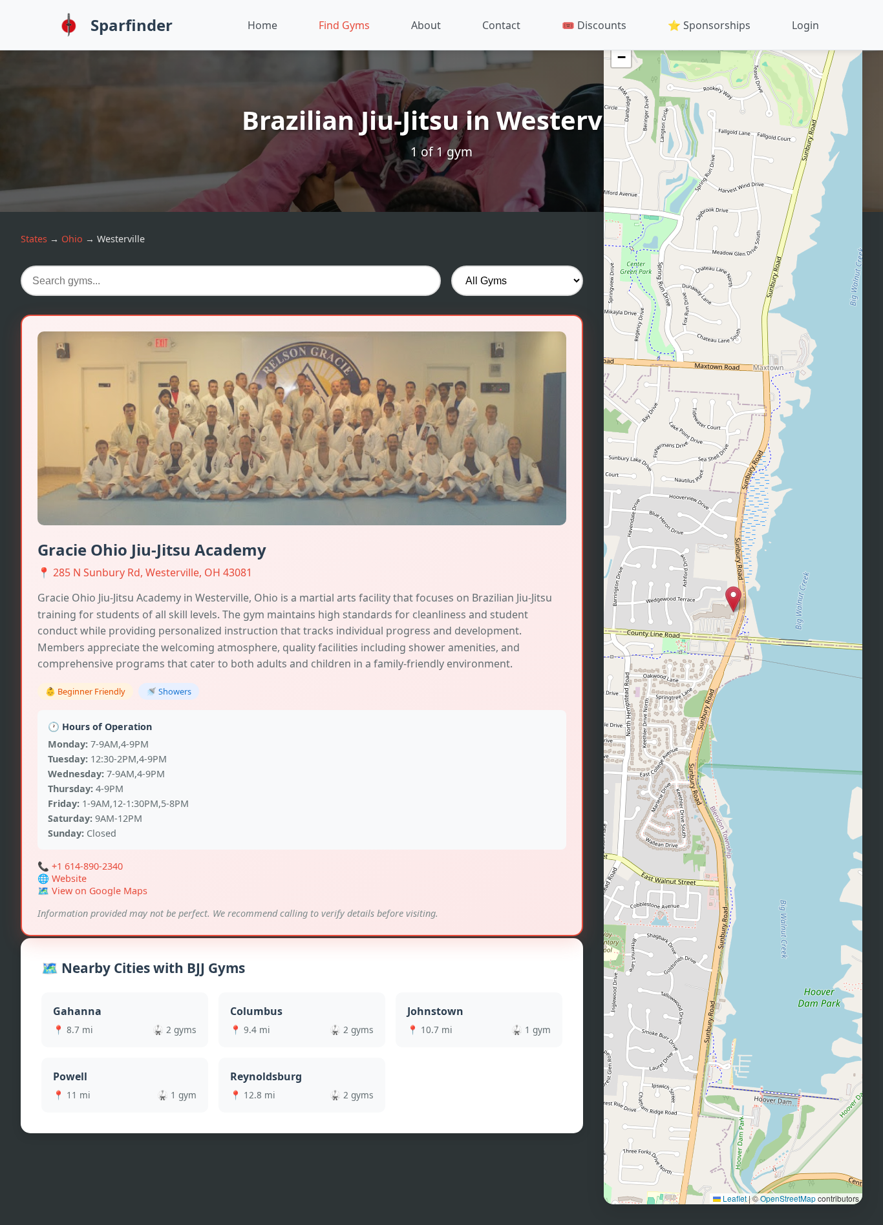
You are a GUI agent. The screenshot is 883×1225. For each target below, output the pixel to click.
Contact (501, 25)
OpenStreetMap (788, 1198)
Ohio (72, 239)
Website (69, 878)
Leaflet (734, 1198)
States (34, 239)
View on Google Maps (99, 891)
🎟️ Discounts (594, 25)
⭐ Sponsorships (709, 25)
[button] (733, 599)
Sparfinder (131, 25)
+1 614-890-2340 (87, 866)
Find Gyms (344, 25)
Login (805, 25)
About (426, 25)
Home (262, 25)
